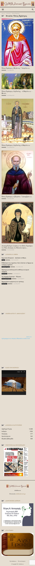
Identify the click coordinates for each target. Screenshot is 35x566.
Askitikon (4, 70)
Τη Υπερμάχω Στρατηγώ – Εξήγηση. (11, 276)
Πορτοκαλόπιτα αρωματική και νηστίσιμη (13, 281)
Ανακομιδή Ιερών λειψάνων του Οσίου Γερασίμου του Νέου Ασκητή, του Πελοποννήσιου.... (17, 247)
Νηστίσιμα (4, 283)
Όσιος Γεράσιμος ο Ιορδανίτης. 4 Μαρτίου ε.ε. (16, 145)
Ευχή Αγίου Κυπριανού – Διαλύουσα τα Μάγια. (14, 258)
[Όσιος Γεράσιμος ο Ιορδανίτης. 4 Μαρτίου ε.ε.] (17, 121)
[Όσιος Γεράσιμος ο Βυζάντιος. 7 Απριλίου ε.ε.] (17, 42)
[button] (2, 9)
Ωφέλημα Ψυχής (5, 266)
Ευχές (3, 260)
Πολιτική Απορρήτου (21, 561)
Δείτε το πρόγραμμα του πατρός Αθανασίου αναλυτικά (17, 337)
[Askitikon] (17, 4)
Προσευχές (4, 273)
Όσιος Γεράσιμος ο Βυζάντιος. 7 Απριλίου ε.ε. (16, 68)
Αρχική (3, 13)
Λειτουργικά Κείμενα (6, 278)
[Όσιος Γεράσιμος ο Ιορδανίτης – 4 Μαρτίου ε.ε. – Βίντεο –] (17, 81)
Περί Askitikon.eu (13, 561)
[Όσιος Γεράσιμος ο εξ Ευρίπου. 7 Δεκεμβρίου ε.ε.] (17, 172)
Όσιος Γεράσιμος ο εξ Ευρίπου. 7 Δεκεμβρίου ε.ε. (17, 196)
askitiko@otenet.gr (21, 494)
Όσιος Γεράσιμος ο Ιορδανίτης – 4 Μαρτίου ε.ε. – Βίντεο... (17, 92)
